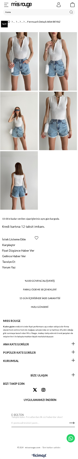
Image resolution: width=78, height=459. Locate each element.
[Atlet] (24, 22)
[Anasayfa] (12, 22)
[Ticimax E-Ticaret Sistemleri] (39, 456)
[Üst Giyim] (20, 22)
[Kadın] (16, 22)
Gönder (72, 423)
